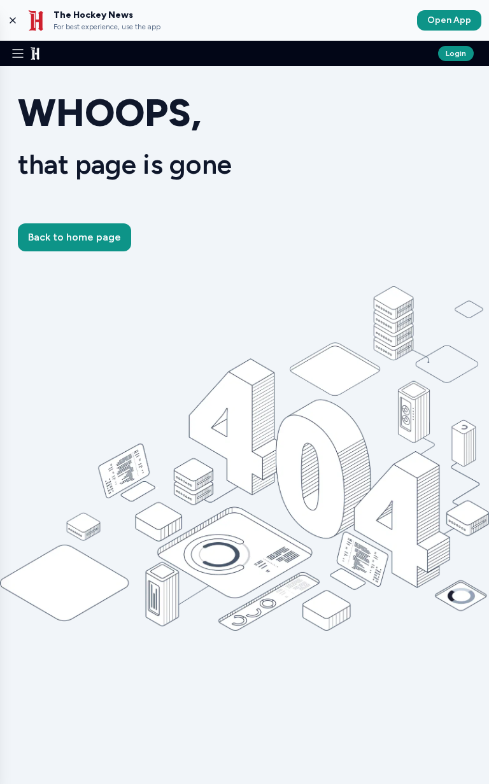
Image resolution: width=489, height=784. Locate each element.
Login (456, 53)
